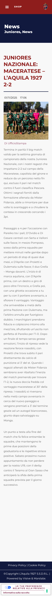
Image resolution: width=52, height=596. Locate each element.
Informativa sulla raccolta (16, 592)
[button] (7, 7)
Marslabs (39, 578)
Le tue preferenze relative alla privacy (29, 587)
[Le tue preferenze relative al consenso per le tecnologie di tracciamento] (47, 591)
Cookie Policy (37, 565)
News (27, 32)
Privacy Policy (17, 565)
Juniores (12, 32)
